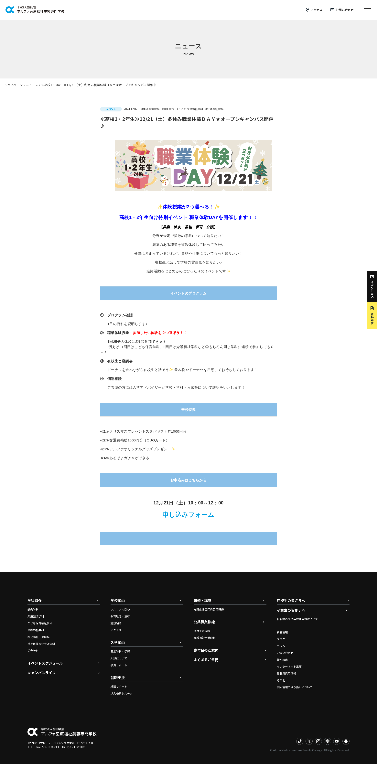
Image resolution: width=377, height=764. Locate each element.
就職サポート (119, 686)
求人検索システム (122, 693)
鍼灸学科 (32, 609)
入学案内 (118, 642)
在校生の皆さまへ (291, 600)
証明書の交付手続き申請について (297, 619)
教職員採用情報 (286, 673)
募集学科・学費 (120, 651)
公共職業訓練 (204, 621)
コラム (281, 646)
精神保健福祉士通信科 (41, 644)
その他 (281, 680)
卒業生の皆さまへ (291, 610)
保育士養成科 (202, 631)
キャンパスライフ (41, 672)
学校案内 (118, 600)
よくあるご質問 (206, 659)
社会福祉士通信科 (38, 637)
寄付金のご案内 (206, 650)
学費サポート (119, 665)
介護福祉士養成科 (205, 638)
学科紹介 (34, 600)
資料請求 (282, 660)
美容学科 (32, 651)
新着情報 (282, 632)
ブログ (281, 639)
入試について (119, 658)
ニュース (32, 84)
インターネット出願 (289, 666)
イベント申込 (372, 289)
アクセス (316, 10)
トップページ (13, 84)
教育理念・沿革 (120, 616)
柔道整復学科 (35, 616)
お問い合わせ (344, 10)
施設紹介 (116, 623)
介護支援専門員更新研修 (209, 609)
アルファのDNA (120, 609)
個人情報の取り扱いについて (295, 687)
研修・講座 (202, 600)
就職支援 (118, 677)
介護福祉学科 (35, 630)
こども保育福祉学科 (39, 623)
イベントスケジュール (45, 663)
